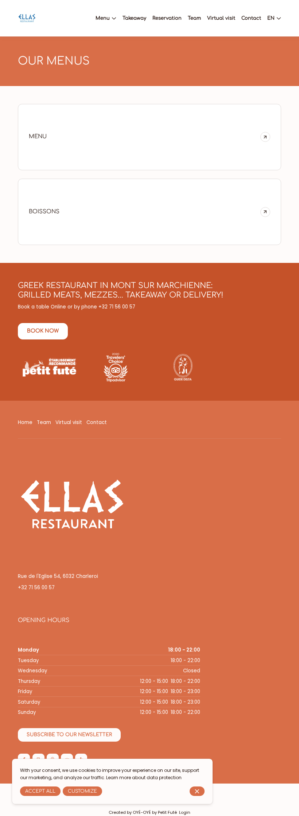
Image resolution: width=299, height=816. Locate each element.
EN (271, 18)
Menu (103, 18)
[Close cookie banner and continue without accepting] (197, 791)
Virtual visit (68, 422)
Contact (96, 422)
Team (44, 422)
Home (25, 422)
